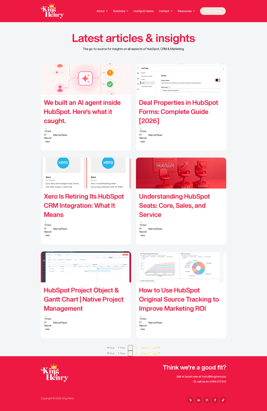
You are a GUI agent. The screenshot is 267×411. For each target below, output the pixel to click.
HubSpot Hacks (143, 11)
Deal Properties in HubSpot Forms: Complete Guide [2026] (178, 111)
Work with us (213, 11)
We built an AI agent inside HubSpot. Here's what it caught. (82, 111)
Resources (185, 11)
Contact (164, 11)
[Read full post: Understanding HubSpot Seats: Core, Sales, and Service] (181, 173)
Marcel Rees (60, 135)
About (101, 11)
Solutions (119, 11)
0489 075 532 (217, 381)
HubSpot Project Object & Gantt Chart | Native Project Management (84, 299)
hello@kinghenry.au (214, 376)
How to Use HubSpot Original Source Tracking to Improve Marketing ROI (179, 299)
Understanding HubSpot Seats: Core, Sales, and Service (174, 205)
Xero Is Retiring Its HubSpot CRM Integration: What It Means (84, 205)
